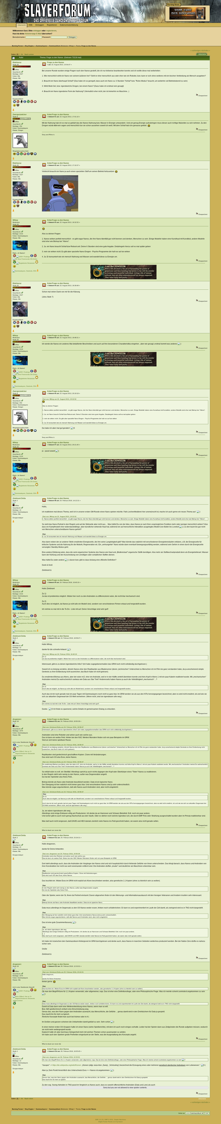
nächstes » (205, 51)
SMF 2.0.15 (99, 1119)
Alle (22, 54)
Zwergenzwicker (20, 114)
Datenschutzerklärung (69, 25)
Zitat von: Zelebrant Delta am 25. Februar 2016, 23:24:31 (63, 972)
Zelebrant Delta (19, 498)
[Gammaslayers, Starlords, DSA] (24, 271)
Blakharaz (17, 62)
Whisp (71, 46)
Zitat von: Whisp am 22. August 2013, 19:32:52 (59, 399)
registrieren (51, 31)
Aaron (120, 1121)
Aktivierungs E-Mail (33, 34)
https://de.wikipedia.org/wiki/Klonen (66, 1065)
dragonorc (17, 719)
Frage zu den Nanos (55, 62)
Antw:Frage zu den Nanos (58, 114)
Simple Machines (120, 1119)
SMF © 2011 (109, 1119)
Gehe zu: (181, 1113)
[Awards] (13, 110)
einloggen (37, 31)
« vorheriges (195, 51)
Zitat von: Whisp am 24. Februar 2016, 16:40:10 (59, 654)
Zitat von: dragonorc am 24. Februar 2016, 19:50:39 (61, 854)
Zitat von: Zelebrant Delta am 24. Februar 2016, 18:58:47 (63, 727)
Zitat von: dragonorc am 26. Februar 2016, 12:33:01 (61, 1057)
